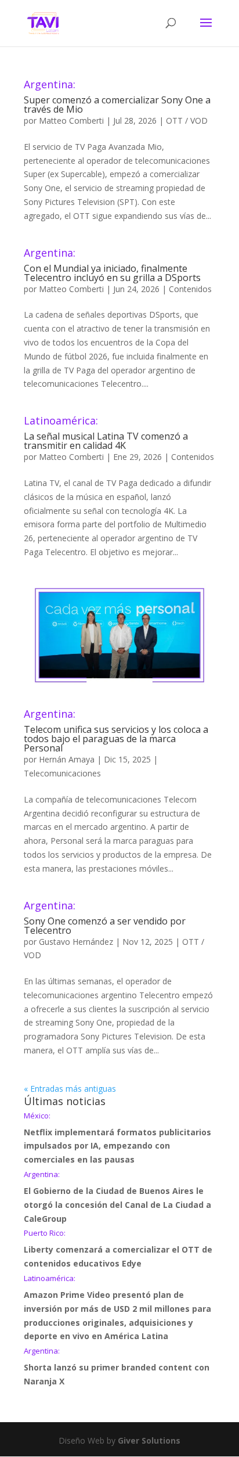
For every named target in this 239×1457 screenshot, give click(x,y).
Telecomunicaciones (62, 773)
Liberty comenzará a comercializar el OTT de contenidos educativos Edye (118, 1249)
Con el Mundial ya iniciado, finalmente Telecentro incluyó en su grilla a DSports (112, 265)
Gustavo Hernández (76, 941)
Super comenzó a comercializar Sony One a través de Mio (117, 97)
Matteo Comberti (71, 120)
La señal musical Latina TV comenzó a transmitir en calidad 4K (106, 433)
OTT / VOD (187, 120)
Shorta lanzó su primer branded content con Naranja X (116, 1367)
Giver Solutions (149, 1440)
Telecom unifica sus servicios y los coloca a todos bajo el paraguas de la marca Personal (116, 731)
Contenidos (190, 288)
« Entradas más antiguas (70, 1088)
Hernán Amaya (67, 759)
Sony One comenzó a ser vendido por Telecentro (105, 918)
